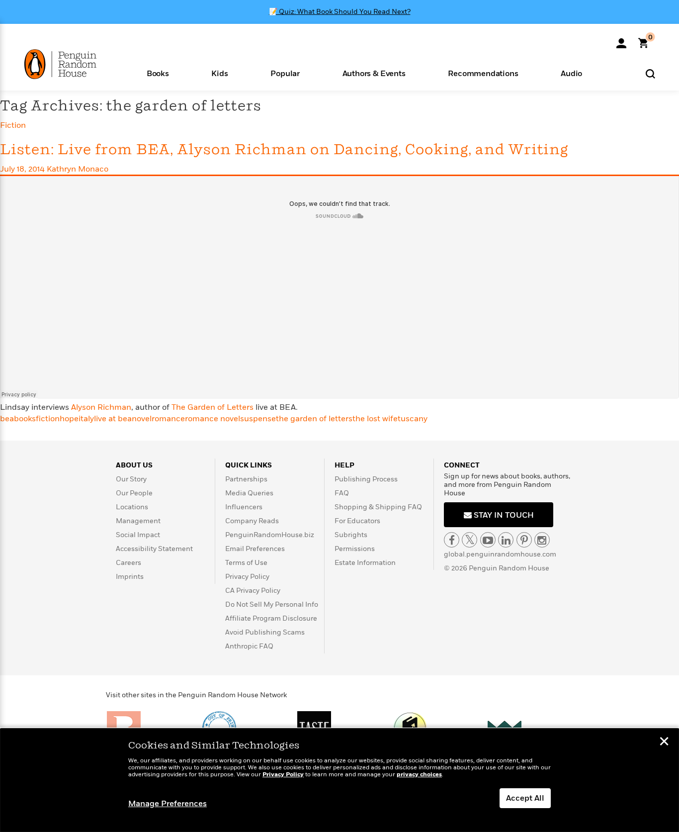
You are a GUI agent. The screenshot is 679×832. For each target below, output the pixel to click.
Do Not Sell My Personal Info (271, 604)
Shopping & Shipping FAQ (378, 507)
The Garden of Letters (213, 407)
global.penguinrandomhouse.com (500, 554)
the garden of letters (314, 418)
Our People (134, 493)
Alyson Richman (101, 407)
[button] (157, 73)
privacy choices (419, 774)
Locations (132, 507)
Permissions (355, 549)
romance (168, 418)
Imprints (130, 576)
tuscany (412, 418)
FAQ (342, 493)
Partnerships (246, 479)
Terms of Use (246, 562)
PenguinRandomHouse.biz (269, 535)
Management (138, 521)
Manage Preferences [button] (167, 803)
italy (86, 418)
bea (7, 418)
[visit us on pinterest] (524, 540)
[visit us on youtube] (488, 540)
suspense (258, 418)
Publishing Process (366, 479)
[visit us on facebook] (451, 540)
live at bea (113, 418)
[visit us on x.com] (469, 540)
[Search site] (650, 73)
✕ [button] (664, 742)
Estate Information (365, 562)
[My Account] (621, 40)
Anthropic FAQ (249, 646)
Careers (128, 562)
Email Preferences (255, 549)
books (25, 418)
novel (142, 418)
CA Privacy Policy (252, 590)
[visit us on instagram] (542, 540)
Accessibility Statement (154, 549)
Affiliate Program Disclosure (271, 618)
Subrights (351, 535)
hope (69, 418)
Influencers (243, 507)
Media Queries (249, 493)
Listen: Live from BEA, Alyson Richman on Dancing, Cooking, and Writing (284, 150)
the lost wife (375, 418)
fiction (48, 418)
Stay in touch (503, 515)
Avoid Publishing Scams (265, 632)
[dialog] (339, 780)
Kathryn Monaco (77, 169)
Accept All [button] (525, 798)
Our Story (131, 479)
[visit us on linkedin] (505, 540)
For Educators (357, 521)
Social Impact (138, 535)
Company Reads (252, 521)
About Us (134, 465)
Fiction (13, 125)
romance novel (212, 418)
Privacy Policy (247, 576)
